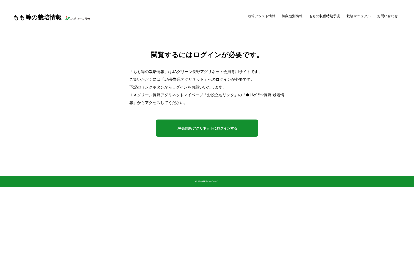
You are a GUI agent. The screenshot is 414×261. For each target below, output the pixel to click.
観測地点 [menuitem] (288, 31)
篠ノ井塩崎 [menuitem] (291, 38)
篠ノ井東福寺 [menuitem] (293, 45)
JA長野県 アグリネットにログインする (207, 128)
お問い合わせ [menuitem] (387, 16)
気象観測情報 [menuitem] (292, 16)
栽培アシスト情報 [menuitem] (261, 16)
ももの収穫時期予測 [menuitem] (324, 16)
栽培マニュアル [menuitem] (359, 16)
